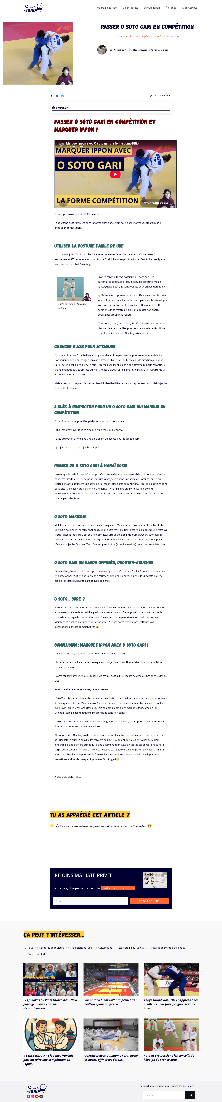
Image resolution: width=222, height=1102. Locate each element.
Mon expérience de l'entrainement (151, 49)
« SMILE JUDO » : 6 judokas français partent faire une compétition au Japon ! (48, 1060)
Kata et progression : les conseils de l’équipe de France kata (169, 1058)
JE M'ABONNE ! (149, 901)
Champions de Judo (127, 36)
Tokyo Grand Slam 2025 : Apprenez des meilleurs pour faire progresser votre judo (171, 1004)
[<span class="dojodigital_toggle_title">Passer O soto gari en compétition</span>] (38, 53)
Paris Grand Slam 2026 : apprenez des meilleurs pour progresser (110, 1002)
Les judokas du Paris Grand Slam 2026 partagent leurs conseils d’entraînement (50, 1004)
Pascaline (119, 49)
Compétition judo (149, 36)
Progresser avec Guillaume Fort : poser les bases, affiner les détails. (111, 1058)
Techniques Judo (169, 36)
